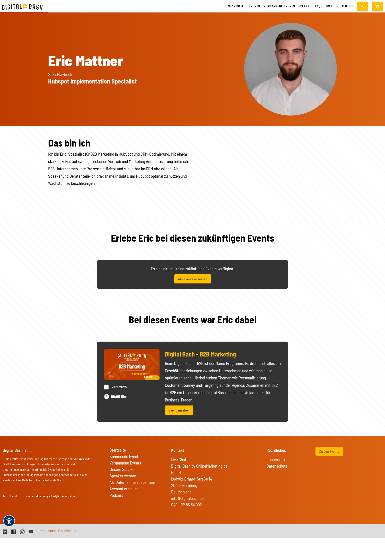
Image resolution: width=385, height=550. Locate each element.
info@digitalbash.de (187, 498)
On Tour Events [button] (338, 6)
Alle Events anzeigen (192, 279)
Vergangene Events (125, 462)
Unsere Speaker (123, 469)
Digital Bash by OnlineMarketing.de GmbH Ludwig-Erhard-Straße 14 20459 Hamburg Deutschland (199, 478)
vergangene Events (279, 6)
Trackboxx (16, 496)
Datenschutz (276, 466)
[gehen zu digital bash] (22, 531)
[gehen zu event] (132, 363)
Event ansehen (179, 410)
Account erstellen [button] (124, 488)
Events (254, 6)
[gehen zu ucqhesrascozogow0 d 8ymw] (31, 531)
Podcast (116, 495)
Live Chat (178, 459)
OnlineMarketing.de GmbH (48, 480)
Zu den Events (329, 451)
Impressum (275, 459)
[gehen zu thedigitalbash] (13, 531)
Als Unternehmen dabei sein (132, 482)
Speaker (305, 6)
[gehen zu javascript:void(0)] (377, 6)
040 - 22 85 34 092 (186, 504)
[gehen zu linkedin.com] (5, 531)
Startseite (236, 6)
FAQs (318, 6)
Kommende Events (125, 456)
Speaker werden (123, 475)
